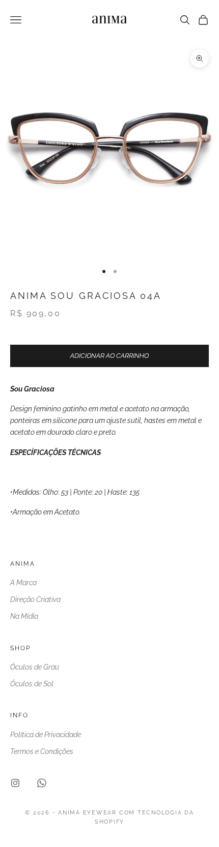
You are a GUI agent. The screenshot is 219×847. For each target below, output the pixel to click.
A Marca (23, 583)
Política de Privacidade (45, 735)
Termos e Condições (41, 751)
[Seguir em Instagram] (15, 783)
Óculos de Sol (31, 684)
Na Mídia (24, 616)
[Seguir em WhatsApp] (42, 783)
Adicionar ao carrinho (109, 355)
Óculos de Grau (34, 667)
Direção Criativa (35, 599)
